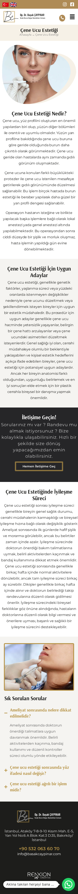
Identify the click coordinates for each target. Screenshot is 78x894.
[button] (72, 17)
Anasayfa (25, 34)
